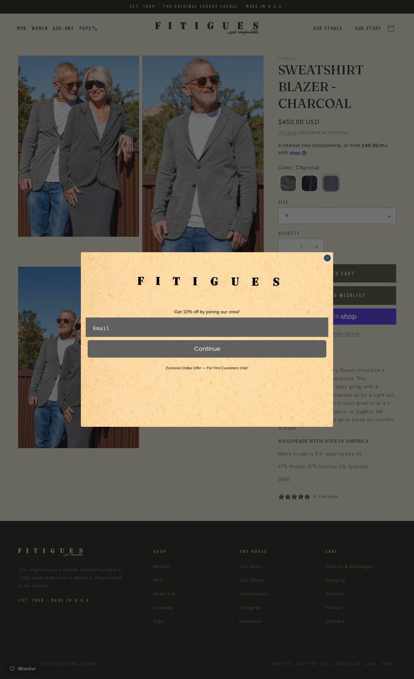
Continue (207, 349)
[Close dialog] (327, 258)
